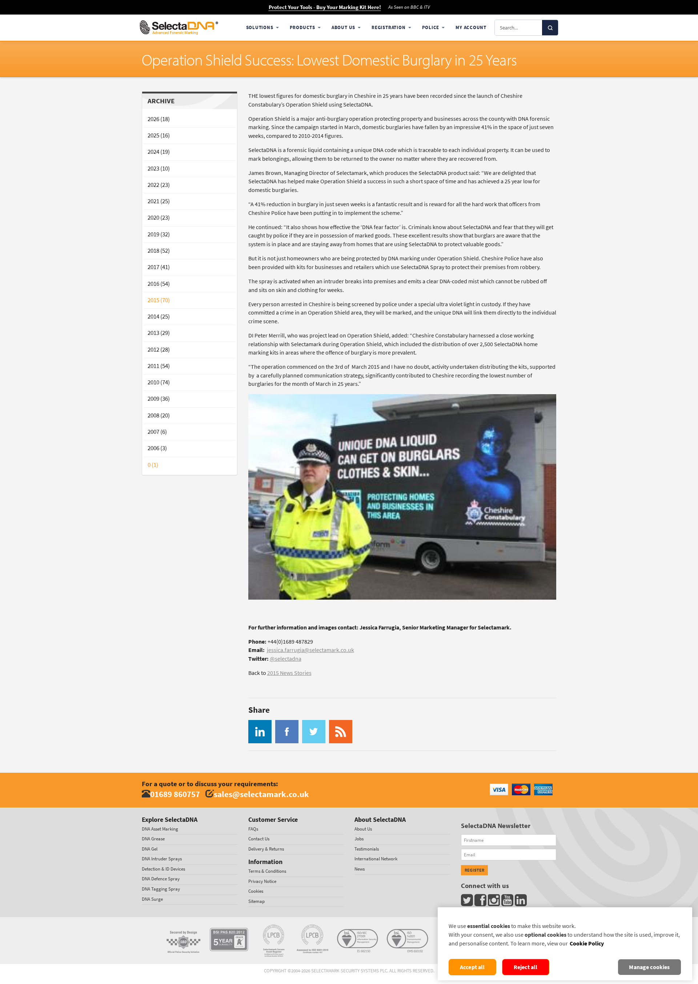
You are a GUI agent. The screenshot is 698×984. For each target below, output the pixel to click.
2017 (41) (159, 267)
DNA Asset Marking (160, 829)
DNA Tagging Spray (161, 889)
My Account (471, 27)
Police (431, 27)
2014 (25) (159, 316)
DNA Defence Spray (161, 879)
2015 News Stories (289, 673)
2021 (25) (159, 201)
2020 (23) (159, 217)
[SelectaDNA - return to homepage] (179, 27)
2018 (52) (159, 251)
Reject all (526, 967)
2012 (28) (159, 349)
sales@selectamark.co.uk (261, 794)
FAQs (253, 829)
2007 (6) (157, 432)
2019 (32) (159, 234)
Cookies (255, 891)
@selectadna (285, 659)
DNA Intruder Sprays (162, 859)
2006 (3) (157, 448)
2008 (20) (159, 415)
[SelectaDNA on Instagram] (494, 902)
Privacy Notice (262, 881)
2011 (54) (159, 366)
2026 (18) (159, 119)
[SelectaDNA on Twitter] (467, 902)
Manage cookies (649, 967)
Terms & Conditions (267, 871)
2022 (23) (159, 185)
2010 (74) (159, 382)
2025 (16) (159, 135)
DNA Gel (149, 849)
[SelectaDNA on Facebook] (481, 902)
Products (302, 27)
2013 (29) (159, 333)
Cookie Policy (587, 943)
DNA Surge (152, 899)
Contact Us (258, 839)
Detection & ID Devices (163, 869)
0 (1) (153, 465)
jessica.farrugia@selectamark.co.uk (310, 650)
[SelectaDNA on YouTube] (508, 902)
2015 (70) (159, 300)
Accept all (472, 967)
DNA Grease (153, 839)
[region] (565, 943)
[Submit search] (550, 28)
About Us (343, 27)
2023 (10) (159, 168)
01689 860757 (175, 794)
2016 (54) (159, 284)
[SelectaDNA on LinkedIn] (521, 902)
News (359, 869)
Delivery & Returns (266, 849)
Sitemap (256, 901)
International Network (375, 859)
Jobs (359, 839)
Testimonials (366, 849)
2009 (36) (159, 399)
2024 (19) (159, 152)
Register (474, 870)
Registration (388, 27)
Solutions (259, 27)
